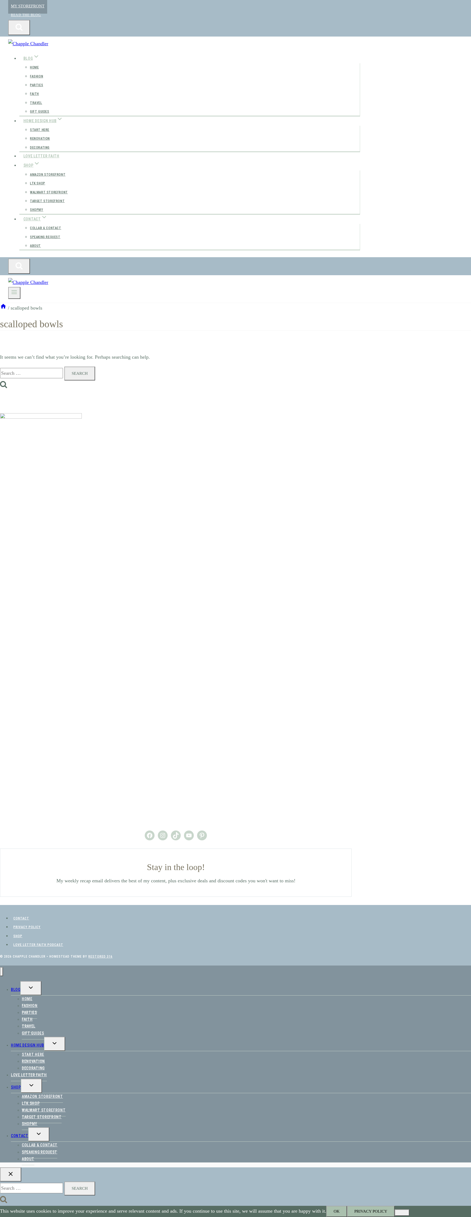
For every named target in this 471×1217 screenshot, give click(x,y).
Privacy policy (370, 1211)
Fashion (36, 76)
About (35, 246)
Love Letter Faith (41, 156)
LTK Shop (37, 183)
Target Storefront (47, 201)
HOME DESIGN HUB (27, 1045)
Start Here (39, 130)
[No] (402, 1212)
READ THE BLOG (26, 15)
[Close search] (10, 1174)
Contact (21, 918)
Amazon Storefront (47, 174)
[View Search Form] (19, 27)
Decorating (40, 147)
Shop (17, 936)
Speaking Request (45, 237)
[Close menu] (1, 971)
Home (34, 67)
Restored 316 (100, 956)
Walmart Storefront (49, 192)
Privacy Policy (27, 927)
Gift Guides (39, 111)
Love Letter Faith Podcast (38, 945)
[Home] (3, 308)
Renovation (40, 138)
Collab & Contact (45, 228)
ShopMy (36, 210)
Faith (34, 94)
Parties (36, 85)
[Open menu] (14, 293)
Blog (15, 989)
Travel (36, 103)
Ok (337, 1211)
